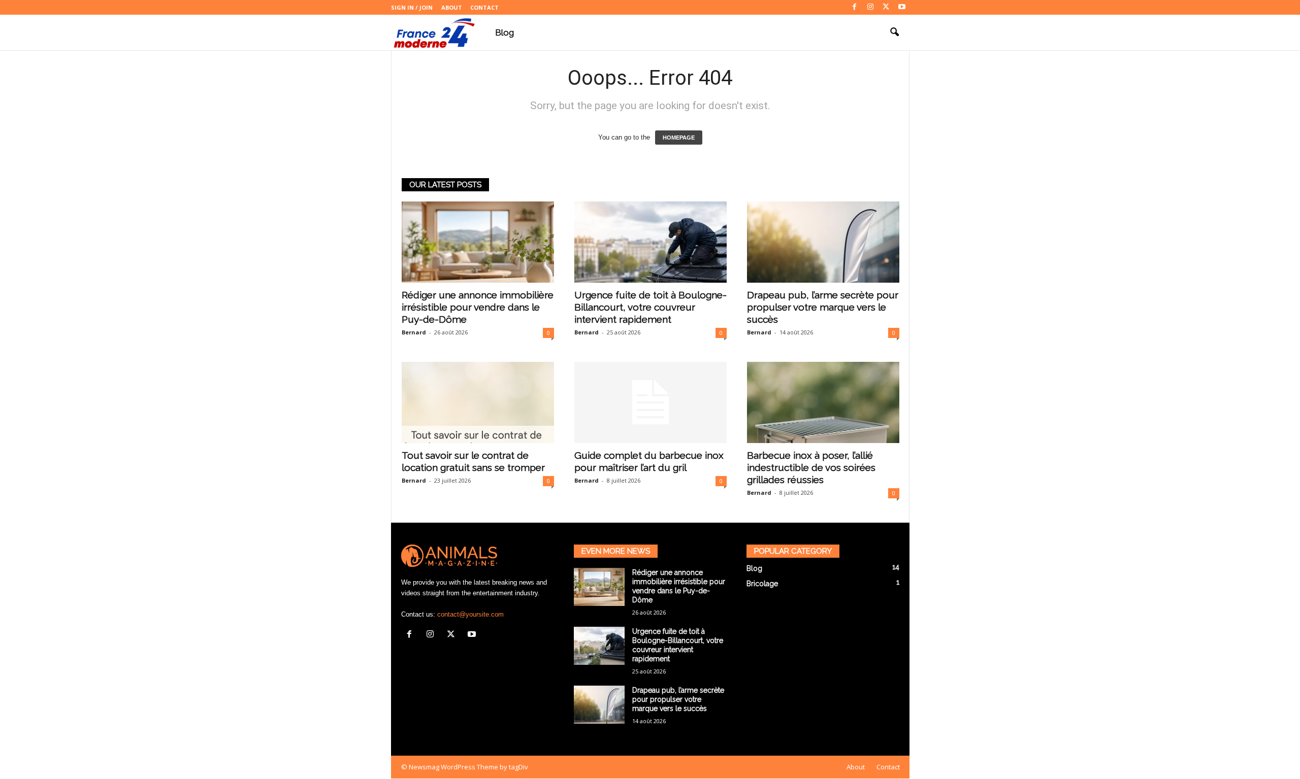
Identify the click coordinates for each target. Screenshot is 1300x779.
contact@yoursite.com (470, 614)
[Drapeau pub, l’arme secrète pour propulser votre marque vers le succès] (823, 242)
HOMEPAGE (679, 137)
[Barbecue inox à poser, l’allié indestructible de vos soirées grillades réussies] (823, 402)
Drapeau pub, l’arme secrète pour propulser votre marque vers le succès (822, 307)
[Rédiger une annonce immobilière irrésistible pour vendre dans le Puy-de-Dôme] (478, 242)
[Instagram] (870, 7)
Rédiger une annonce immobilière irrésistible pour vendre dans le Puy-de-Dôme (478, 307)
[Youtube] (902, 7)
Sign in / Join (412, 7)
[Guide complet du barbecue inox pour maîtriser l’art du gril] (650, 402)
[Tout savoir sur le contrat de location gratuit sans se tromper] (478, 402)
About (451, 7)
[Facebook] (855, 7)
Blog (504, 32)
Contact (484, 7)
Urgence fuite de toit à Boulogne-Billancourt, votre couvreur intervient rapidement (650, 307)
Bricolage (762, 584)
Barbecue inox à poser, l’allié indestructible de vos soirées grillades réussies (811, 467)
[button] (894, 32)
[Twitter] (886, 7)
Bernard (414, 332)
